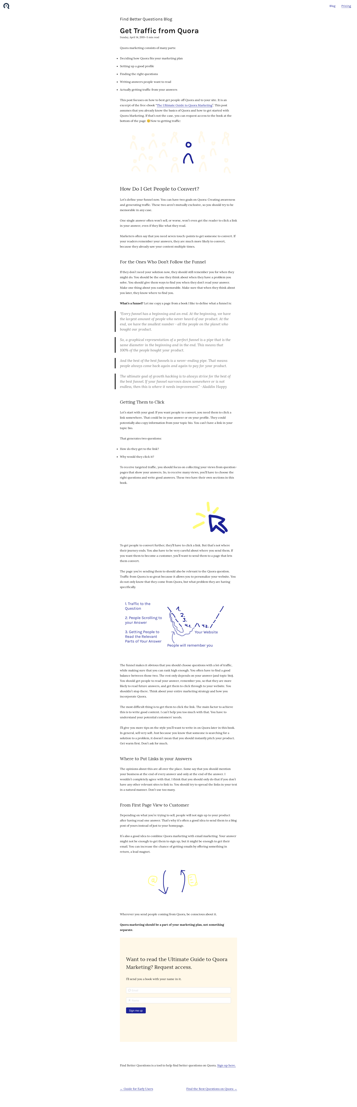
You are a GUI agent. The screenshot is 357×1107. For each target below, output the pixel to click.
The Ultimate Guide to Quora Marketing (184, 105)
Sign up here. (226, 1065)
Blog (332, 6)
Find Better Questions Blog (146, 19)
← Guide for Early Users (136, 1089)
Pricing (346, 6)
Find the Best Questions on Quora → (211, 1089)
